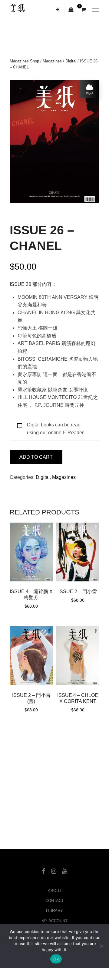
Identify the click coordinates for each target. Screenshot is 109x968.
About (54, 890)
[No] (101, 946)
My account (54, 921)
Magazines (52, 61)
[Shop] (71, 9)
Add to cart (36, 457)
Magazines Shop (24, 61)
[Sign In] (58, 9)
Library (54, 910)
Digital (70, 61)
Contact (54, 900)
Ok (56, 959)
